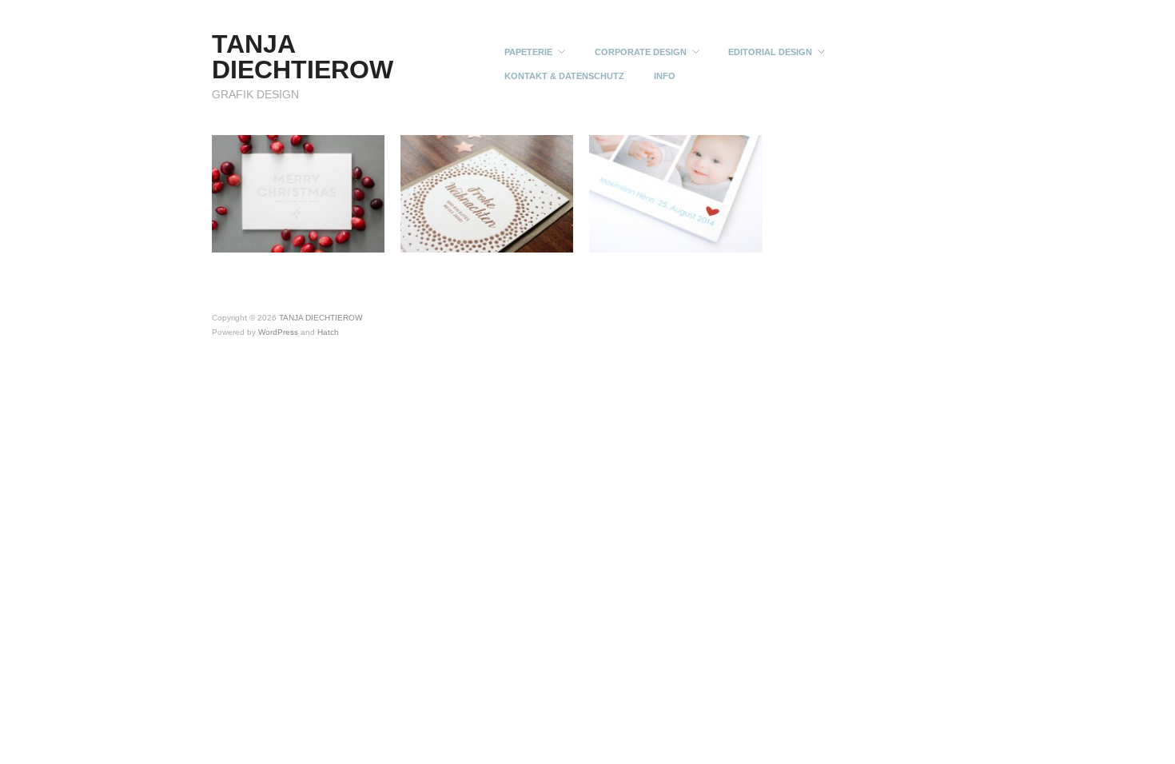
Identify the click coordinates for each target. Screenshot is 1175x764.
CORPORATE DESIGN (641, 52)
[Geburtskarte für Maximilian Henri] (675, 192)
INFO (664, 76)
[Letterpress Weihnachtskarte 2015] (298, 192)
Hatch (328, 332)
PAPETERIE (528, 52)
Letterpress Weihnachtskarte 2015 (307, 239)
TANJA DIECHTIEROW (302, 57)
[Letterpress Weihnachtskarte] (486, 192)
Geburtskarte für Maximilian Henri (687, 239)
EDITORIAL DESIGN (770, 52)
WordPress (278, 332)
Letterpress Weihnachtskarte (506, 239)
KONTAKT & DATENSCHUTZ (564, 76)
